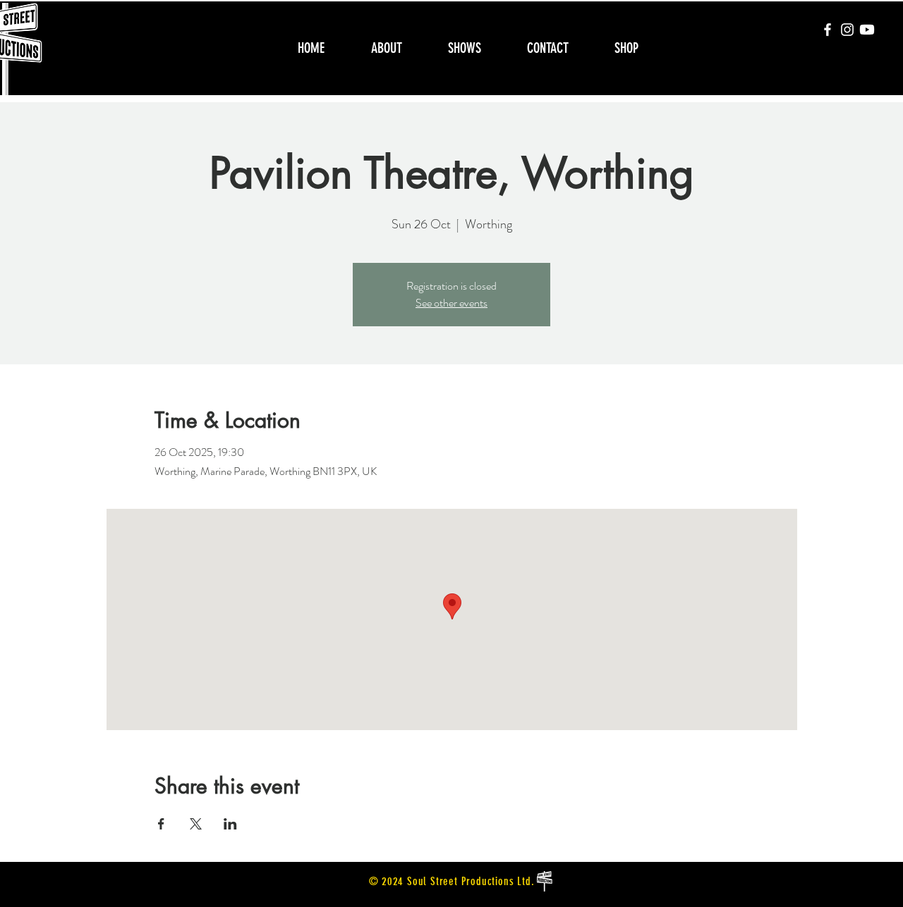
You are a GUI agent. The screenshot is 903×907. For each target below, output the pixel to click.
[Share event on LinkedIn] (230, 823)
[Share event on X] (195, 823)
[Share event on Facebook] (161, 823)
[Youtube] (867, 29)
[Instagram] (847, 29)
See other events (451, 303)
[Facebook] (827, 29)
